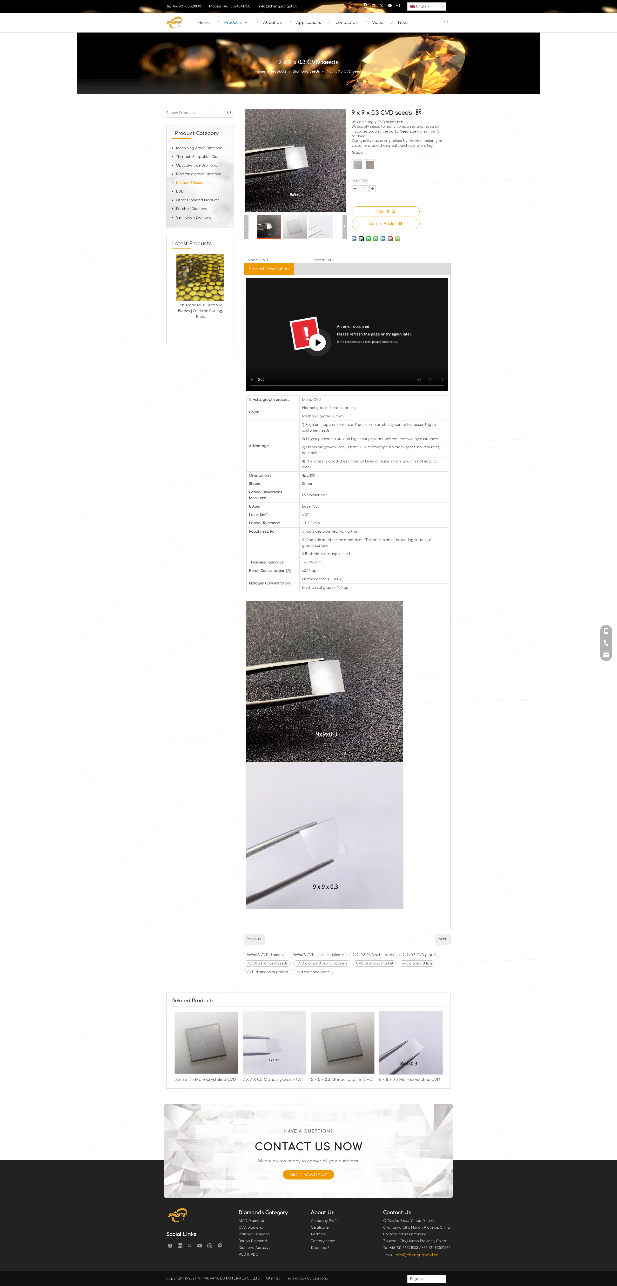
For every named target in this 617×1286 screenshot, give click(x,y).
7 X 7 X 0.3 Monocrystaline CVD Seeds (274, 1080)
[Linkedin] (374, 6)
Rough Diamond (253, 1241)
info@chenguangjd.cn (278, 6)
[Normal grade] (357, 165)
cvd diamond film (417, 963)
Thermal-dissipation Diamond (202, 157)
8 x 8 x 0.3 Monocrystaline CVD (409, 1080)
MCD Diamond (251, 1221)
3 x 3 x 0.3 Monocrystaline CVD (205, 1080)
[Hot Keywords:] (446, 22)
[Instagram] (398, 6)
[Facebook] (365, 6)
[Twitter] (382, 6)
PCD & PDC (248, 1254)
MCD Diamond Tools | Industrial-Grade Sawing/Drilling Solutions (200, 311)
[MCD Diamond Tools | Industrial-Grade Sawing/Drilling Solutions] (200, 277)
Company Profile (325, 1221)
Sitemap (273, 1278)
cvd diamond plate (313, 972)
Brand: (319, 260)
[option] (200, 287)
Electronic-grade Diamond (198, 174)
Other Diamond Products (198, 200)
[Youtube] (390, 6)
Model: (253, 260)
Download (320, 1248)
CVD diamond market (374, 963)
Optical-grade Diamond (196, 165)
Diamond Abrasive (254, 1248)
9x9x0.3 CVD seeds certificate (318, 955)
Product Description (269, 269)
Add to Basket (383, 224)
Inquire (382, 211)
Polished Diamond (192, 209)
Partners (318, 1234)
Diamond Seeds (189, 183)
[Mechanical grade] (370, 165)
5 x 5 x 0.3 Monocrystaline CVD (341, 1080)
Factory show (323, 1241)
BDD (180, 191)
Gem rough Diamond (194, 217)
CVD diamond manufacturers (321, 963)
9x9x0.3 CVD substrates (373, 955)
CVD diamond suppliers (267, 972)
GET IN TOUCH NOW (308, 1174)
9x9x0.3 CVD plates (419, 955)
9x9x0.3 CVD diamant (265, 955)
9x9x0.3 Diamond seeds (267, 963)
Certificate (320, 1227)
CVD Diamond (251, 1227)
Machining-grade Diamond (199, 148)
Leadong (320, 1278)
